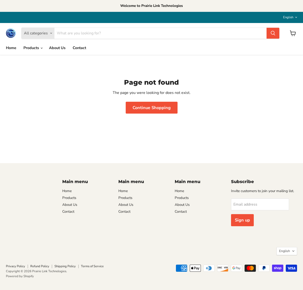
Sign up (242, 220)
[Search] (273, 33)
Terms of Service (92, 266)
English (288, 17)
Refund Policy (39, 266)
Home (11, 48)
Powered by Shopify (20, 276)
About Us (57, 48)
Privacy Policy (15, 266)
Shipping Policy (65, 266)
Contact (79, 48)
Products (31, 48)
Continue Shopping (152, 107)
